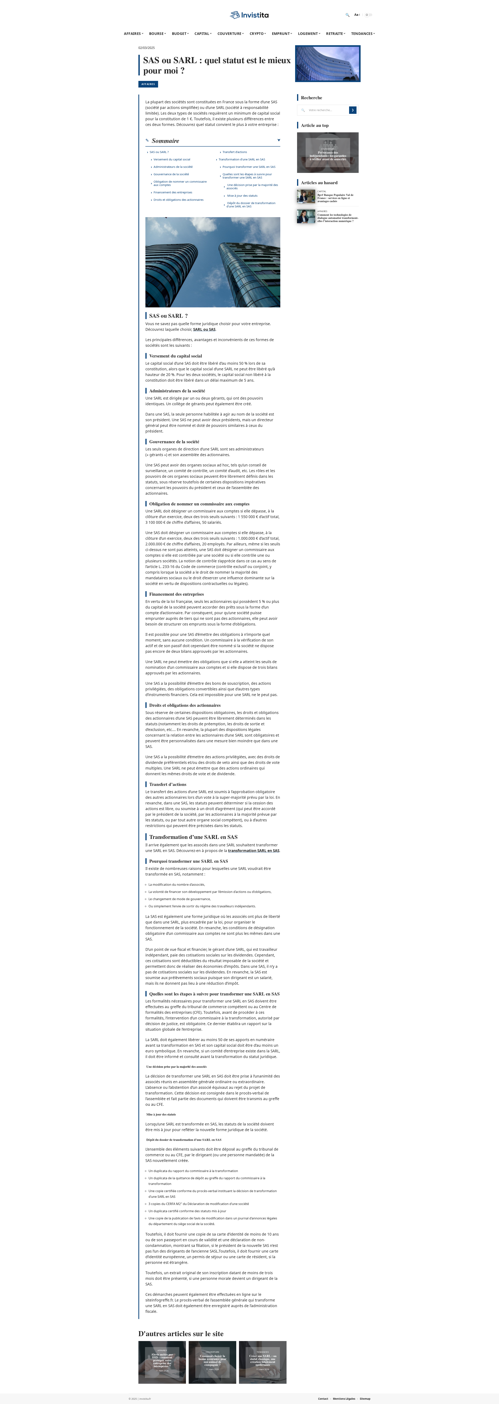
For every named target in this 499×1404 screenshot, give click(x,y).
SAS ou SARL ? (159, 152)
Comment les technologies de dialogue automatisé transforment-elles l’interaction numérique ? (338, 218)
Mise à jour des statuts (241, 195)
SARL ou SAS (204, 329)
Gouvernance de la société (171, 174)
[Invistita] (249, 15)
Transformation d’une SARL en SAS (242, 159)
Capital (322, 191)
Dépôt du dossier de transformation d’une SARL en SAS (250, 204)
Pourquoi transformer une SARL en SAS (249, 167)
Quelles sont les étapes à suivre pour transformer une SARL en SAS (247, 175)
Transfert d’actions (235, 152)
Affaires (148, 84)
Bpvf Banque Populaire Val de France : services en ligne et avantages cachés (335, 198)
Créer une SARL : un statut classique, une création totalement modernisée (262, 1360)
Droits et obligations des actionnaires (178, 200)
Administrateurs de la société (173, 167)
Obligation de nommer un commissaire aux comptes (180, 183)
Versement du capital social (172, 159)
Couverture (212, 1352)
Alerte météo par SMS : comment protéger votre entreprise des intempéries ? (162, 1360)
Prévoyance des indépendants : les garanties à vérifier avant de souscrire (328, 155)
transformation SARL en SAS (253, 850)
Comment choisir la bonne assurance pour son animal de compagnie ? (212, 1360)
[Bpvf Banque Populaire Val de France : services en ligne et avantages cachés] (306, 196)
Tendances (263, 1352)
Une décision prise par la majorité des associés (252, 186)
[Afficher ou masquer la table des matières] (229, 140)
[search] (347, 15)
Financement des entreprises (173, 192)
